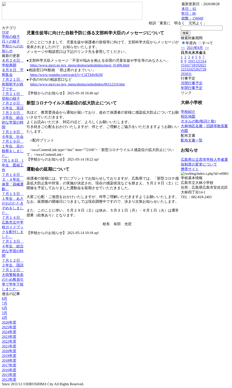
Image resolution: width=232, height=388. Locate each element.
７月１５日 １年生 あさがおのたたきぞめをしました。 (13, 203)
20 (201, 65)
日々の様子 (11, 41)
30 (186, 74)
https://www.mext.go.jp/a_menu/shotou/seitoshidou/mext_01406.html (79, 65)
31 (190, 74)
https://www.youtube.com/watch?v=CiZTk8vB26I (66, 75)
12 (197, 61)
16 (186, 65)
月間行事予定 (192, 83)
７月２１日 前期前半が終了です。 (13, 84)
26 (197, 69)
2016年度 (9, 370)
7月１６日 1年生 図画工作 (13, 165)
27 (201, 69)
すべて (207, 43)
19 (197, 65)
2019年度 (9, 356)
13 (201, 61)
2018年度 (9, 360)
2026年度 (9, 322)
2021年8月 (195, 48)
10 (190, 61)
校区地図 (188, 116)
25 (193, 69)
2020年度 (9, 351)
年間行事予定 (192, 88)
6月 (4, 308)
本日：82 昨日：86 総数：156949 (192, 13)
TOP (5, 32)
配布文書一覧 (192, 140)
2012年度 (9, 379)
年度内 (191, 43)
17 (190, 65)
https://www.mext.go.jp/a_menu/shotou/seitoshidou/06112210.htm (77, 84)
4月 (4, 318)
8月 (4, 298)
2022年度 (9, 341)
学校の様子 (11, 37)
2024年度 (9, 332)
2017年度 (9, 365)
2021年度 (9, 346)
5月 (4, 313)
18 (193, 65)
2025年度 (9, 327)
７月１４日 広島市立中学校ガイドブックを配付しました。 (13, 227)
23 (186, 69)
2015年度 (9, 375)
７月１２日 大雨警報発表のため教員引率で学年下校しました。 (13, 279)
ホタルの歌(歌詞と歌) (198, 121)
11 (193, 61)
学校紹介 (188, 112)
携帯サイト (190, 169)
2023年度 (9, 337)
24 (190, 69)
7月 (4, 303)
